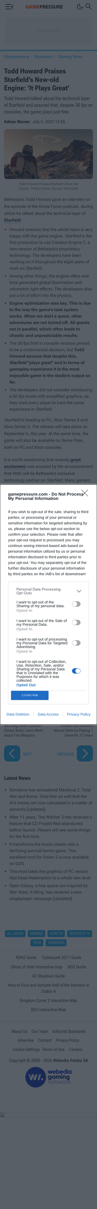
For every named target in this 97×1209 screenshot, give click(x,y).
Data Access (48, 714)
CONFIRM (30, 695)
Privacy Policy (79, 714)
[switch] (76, 604)
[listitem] (48, 591)
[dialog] (48, 604)
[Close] (86, 495)
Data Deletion (17, 714)
